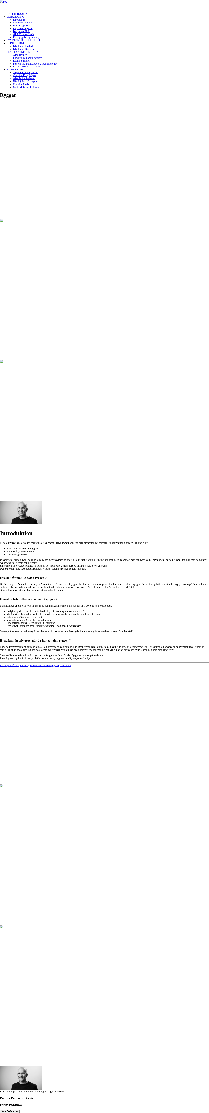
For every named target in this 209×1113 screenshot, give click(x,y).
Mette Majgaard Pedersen (26, 87)
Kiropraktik (19, 19)
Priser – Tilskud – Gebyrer (26, 66)
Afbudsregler (20, 54)
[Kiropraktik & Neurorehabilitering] (104, 5)
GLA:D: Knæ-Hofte (23, 34)
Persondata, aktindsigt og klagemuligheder (35, 63)
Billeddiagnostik (21, 25)
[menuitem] (108, 13)
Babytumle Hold (21, 31)
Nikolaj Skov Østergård (25, 81)
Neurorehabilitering (23, 22)
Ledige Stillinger (21, 60)
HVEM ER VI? (15, 69)
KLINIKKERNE (16, 43)
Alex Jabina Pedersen (24, 78)
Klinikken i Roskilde (23, 49)
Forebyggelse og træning (26, 37)
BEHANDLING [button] (15, 16)
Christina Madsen (22, 84)
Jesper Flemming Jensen (25, 72)
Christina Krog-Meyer (24, 75)
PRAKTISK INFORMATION (23, 52)
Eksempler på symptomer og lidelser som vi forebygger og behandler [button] (35, 665)
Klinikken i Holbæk (23, 46)
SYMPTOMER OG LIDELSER (24, 40)
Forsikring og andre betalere (27, 57)
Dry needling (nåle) (23, 28)
